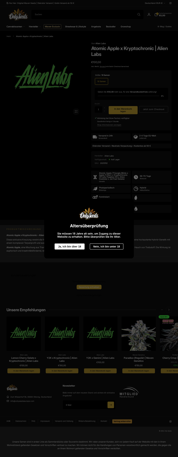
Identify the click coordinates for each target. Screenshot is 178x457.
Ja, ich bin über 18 (69, 246)
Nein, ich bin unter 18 (106, 246)
